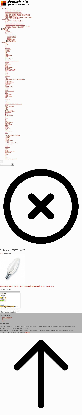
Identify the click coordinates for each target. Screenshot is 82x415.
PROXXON (7, 136)
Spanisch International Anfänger (11, 22)
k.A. (5, 98)
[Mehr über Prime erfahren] (2, 305)
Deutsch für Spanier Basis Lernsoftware (13, 9)
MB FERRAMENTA (9, 115)
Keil (6, 101)
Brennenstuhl (8, 59)
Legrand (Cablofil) (9, 110)
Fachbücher (7, 31)
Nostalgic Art (7, 128)
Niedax (6, 126)
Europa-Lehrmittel (11, 40)
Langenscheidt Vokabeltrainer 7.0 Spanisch (14, 24)
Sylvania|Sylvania (9, 144)
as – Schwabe (8, 49)
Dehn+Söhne (8, 64)
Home (1, 253)
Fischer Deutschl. (8, 81)
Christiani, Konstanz (11, 37)
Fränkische (7, 84)
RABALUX (7, 138)
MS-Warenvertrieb (9, 122)
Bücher (6, 30)
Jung (6, 97)
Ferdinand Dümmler (11, 41)
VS (5, 155)
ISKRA (6, 95)
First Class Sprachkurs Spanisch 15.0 (13, 21)
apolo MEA (7, 48)
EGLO (6, 72)
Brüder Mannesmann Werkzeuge (12, 60)
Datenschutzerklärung (7, 317)
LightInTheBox (8, 112)
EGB (6, 71)
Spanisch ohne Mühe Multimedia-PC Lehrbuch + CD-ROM (17, 26)
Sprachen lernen (5, 28)
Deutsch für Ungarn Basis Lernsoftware (13, 13)
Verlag (6, 33)
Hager (6, 92)
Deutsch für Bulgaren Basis (11, 16)
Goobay (6, 88)
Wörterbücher (5, 29)
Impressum (4, 319)
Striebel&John (8, 143)
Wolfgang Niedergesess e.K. (11, 158)
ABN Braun (7, 44)
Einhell (6, 73)
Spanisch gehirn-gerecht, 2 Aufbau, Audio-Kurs (15, 25)
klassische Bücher (9, 32)
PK (5, 134)
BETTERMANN (8, 55)
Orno (6, 132)
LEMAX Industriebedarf (10, 111)
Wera (6, 156)
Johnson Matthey (8, 96)
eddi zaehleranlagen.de (10, 70)
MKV (6, 120)
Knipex (6, 105)
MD (5, 116)
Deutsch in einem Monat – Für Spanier (13, 12)
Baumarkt (4, 42)
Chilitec (6, 63)
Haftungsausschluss (6, 318)
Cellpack (7, 62)
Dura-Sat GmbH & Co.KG (10, 69)
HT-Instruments (8, 94)
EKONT (6, 74)
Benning (6, 54)
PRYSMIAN (7, 137)
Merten (6, 118)
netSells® (7, 125)
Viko (6, 153)
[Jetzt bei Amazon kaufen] (3, 301)
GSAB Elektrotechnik (9, 91)
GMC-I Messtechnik (9, 86)
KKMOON (7, 102)
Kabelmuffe (7, 99)
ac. (5, 45)
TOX (6, 149)
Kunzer (6, 109)
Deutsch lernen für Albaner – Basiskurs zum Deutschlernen (17, 14)
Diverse (6, 66)
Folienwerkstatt (8, 83)
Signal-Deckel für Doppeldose (11, 142)
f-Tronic (6, 78)
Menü (1, 6)
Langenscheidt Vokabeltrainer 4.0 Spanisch (14, 27)
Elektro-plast (7, 76)
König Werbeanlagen (9, 106)
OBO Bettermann (8, 130)
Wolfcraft (7, 157)
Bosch (6, 57)
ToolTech (7, 148)
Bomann (6, 56)
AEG (6, 46)
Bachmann (7, 50)
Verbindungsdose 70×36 (10, 151)
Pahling (6, 133)
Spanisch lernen (5, 19)
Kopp (6, 108)
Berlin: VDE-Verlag (11, 34)
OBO (6, 129)
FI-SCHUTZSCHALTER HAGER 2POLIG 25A (15, 79)
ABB (6, 43)
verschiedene (8, 152)
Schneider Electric (9, 140)
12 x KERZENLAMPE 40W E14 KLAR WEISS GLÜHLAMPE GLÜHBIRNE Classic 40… (27, 286)
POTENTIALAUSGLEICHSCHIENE (12, 135)
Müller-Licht (7, 123)
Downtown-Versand (9, 67)
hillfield (6, 93)
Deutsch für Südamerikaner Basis (12, 10)
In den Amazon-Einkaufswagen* (7, 306)
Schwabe (7, 141)
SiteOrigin (27, 332)
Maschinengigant (8, 114)
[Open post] (12, 283)
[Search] (12, 164)
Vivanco (6, 154)
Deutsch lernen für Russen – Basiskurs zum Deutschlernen (17, 15)
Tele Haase (7, 147)
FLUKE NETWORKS (9, 82)
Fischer (6, 80)
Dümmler (9, 38)
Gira (6, 85)
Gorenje (6, 90)
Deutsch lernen (5, 8)
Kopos (6, 107)
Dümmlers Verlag (11, 39)
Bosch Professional (9, 58)
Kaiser (6, 100)
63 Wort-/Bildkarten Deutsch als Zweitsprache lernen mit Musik (18, 17)
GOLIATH (7, 87)
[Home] (15, 5)
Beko (6, 53)
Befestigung (7, 51)
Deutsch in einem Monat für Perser (12, 18)
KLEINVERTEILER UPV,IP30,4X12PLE (13, 104)
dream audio (7, 68)
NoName (7, 127)
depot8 (6, 65)
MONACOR (7, 121)
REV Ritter (7, 139)
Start (3, 320)
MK (5, 119)
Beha (6, 52)
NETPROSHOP (8, 124)
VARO (6, 150)
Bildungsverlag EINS (11, 36)
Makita (6, 113)
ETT (6, 77)
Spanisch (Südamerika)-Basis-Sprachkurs (14, 20)
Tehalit (6, 146)
